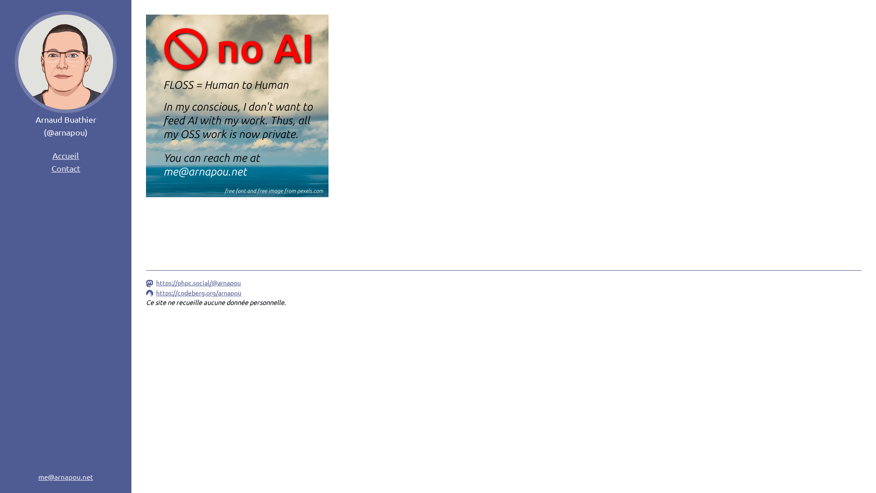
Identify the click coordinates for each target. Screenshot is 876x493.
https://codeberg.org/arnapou (198, 292)
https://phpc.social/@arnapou (198, 282)
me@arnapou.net (65, 476)
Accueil (65, 155)
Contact (66, 168)
